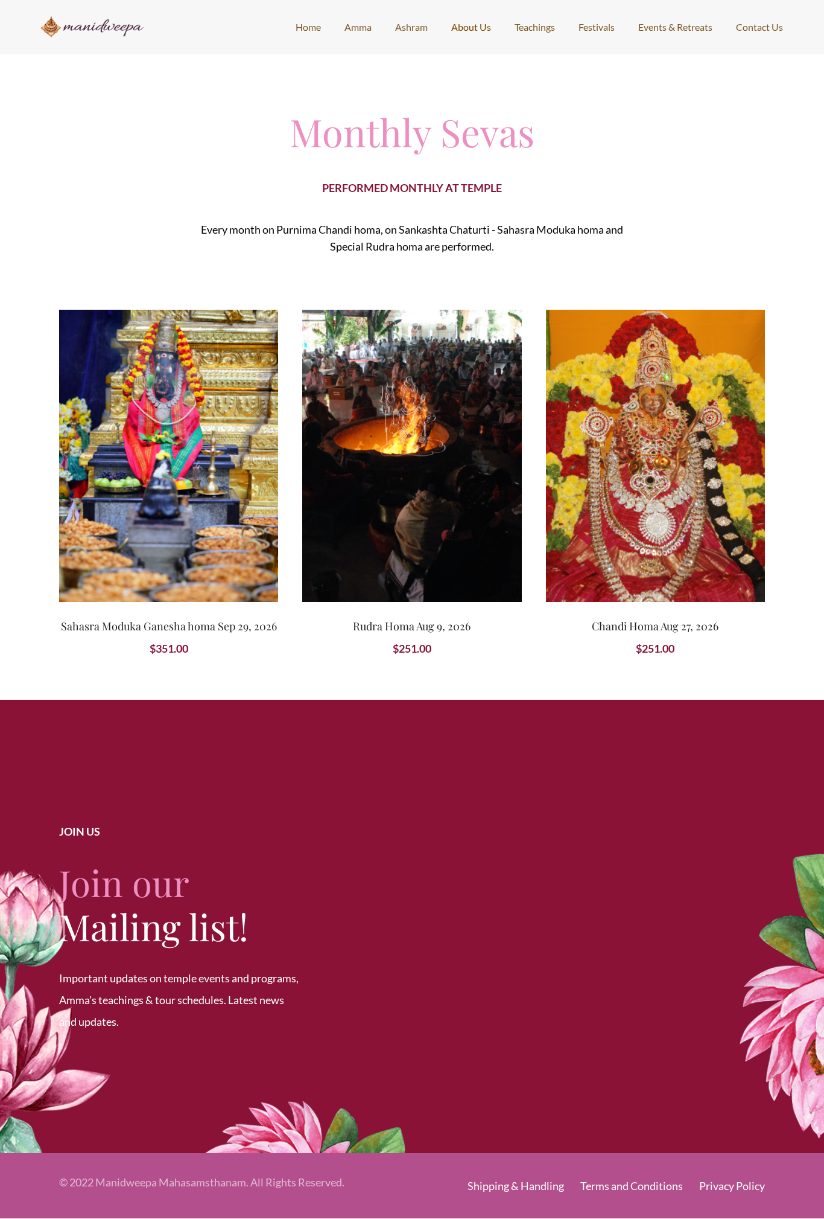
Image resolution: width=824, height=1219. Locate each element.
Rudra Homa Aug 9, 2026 (412, 626)
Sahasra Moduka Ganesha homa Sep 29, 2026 (169, 626)
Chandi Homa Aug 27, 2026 (655, 626)
